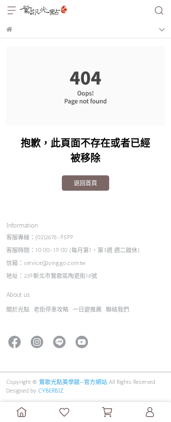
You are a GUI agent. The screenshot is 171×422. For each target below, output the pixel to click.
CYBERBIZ (51, 390)
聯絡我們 (117, 309)
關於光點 (17, 309)
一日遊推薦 (87, 309)
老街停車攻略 (51, 309)
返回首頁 (85, 183)
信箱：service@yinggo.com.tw (46, 263)
